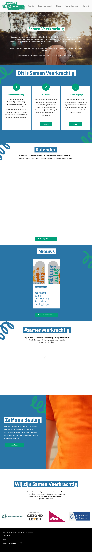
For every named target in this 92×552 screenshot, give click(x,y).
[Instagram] (21, 543)
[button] (45, 6)
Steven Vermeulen (24, 532)
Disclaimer (6, 535)
